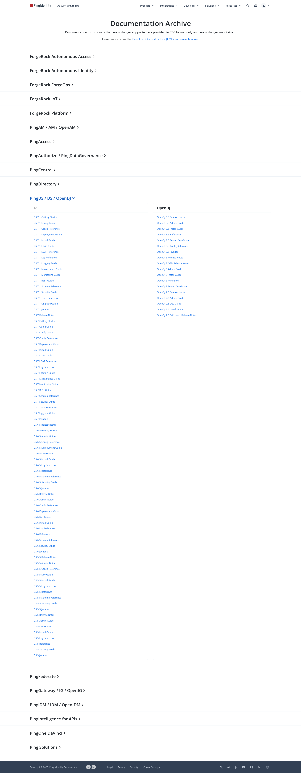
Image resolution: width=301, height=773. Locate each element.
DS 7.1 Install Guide (44, 240)
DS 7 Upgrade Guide (45, 413)
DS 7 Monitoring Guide (46, 384)
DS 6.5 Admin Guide (44, 436)
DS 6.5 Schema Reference (47, 476)
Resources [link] (233, 5)
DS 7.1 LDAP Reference (46, 251)
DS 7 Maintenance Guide (47, 378)
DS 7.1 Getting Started (46, 217)
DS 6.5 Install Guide (44, 459)
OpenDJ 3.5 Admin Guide (170, 222)
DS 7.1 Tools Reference (46, 297)
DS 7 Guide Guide (43, 326)
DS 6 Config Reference (46, 505)
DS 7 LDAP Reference (45, 361)
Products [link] (147, 5)
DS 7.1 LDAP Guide (44, 245)
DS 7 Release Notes (44, 315)
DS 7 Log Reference (44, 367)
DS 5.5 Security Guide (45, 603)
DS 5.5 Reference (43, 591)
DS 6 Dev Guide (42, 516)
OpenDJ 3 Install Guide (169, 274)
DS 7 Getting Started (44, 321)
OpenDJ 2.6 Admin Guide (170, 297)
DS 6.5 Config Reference (47, 441)
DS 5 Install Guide (43, 632)
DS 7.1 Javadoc (42, 309)
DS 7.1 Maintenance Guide (48, 269)
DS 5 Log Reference (44, 638)
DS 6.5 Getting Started (46, 430)
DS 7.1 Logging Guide (45, 263)
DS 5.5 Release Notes (45, 557)
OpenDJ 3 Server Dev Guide (172, 286)
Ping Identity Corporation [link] (63, 767)
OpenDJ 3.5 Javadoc (167, 251)
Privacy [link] (121, 767)
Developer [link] (191, 5)
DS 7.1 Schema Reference (47, 286)
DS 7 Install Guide (43, 349)
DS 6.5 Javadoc (42, 488)
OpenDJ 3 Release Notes (170, 257)
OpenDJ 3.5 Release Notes (171, 217)
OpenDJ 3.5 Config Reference (172, 245)
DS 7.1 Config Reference (47, 228)
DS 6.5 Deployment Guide (48, 447)
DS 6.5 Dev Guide (43, 453)
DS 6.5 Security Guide (45, 482)
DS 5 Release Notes (44, 614)
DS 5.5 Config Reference (47, 568)
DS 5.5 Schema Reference (47, 597)
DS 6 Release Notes (44, 493)
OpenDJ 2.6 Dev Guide (169, 303)
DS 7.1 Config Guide (44, 222)
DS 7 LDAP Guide (43, 355)
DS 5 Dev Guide (42, 626)
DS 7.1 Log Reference (45, 257)
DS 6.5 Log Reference (45, 465)
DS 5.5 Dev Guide (43, 574)
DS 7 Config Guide (43, 332)
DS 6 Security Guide (44, 545)
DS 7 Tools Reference (45, 407)
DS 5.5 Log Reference (45, 586)
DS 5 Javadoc (41, 655)
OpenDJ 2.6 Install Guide (170, 309)
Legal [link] (110, 767)
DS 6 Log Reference (44, 528)
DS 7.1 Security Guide (45, 292)
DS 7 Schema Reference (46, 395)
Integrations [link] (169, 5)
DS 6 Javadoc (41, 551)
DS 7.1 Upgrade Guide (46, 303)
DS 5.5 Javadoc (42, 609)
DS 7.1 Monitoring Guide (47, 274)
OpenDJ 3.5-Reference (169, 234)
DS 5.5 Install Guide (44, 580)
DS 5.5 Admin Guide (44, 563)
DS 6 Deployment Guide (47, 511)
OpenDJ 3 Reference (168, 280)
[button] (265, 5)
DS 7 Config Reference (46, 338)
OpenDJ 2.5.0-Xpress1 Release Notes (176, 315)
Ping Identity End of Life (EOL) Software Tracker (165, 39)
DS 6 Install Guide (43, 522)
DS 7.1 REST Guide (44, 280)
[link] (40, 6)
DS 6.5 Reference (43, 470)
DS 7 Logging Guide (44, 372)
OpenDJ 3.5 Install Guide (170, 228)
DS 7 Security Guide (44, 401)
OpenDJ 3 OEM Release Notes (173, 263)
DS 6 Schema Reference (46, 539)
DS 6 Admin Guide (43, 499)
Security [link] (134, 767)
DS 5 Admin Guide (43, 620)
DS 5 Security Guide (44, 649)
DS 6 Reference (42, 534)
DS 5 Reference (42, 643)
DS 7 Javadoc (41, 418)
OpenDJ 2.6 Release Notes (171, 292)
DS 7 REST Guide (43, 390)
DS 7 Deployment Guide (47, 344)
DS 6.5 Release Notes (45, 424)
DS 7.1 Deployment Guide (48, 234)
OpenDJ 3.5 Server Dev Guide (173, 240)
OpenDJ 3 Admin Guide (169, 269)
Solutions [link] (212, 5)
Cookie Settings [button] (151, 767)
